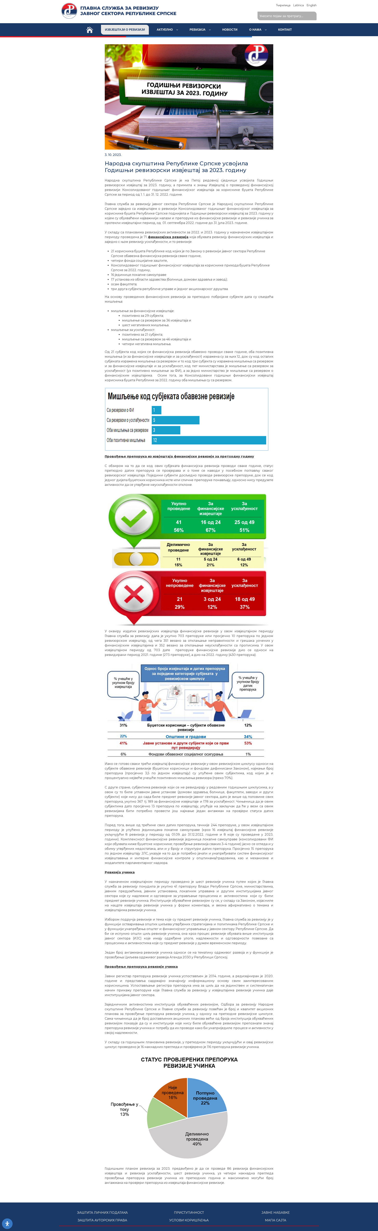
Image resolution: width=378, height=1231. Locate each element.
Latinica (298, 5)
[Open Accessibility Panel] (7, 1223)
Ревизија (198, 29)
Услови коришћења (189, 1220)
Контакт (285, 29)
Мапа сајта (275, 1220)
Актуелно (165, 29)
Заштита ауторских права (102, 1220)
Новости (229, 29)
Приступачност (189, 1212)
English (312, 5)
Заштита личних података (102, 1212)
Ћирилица (283, 5)
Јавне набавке (275, 1212)
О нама (255, 29)
